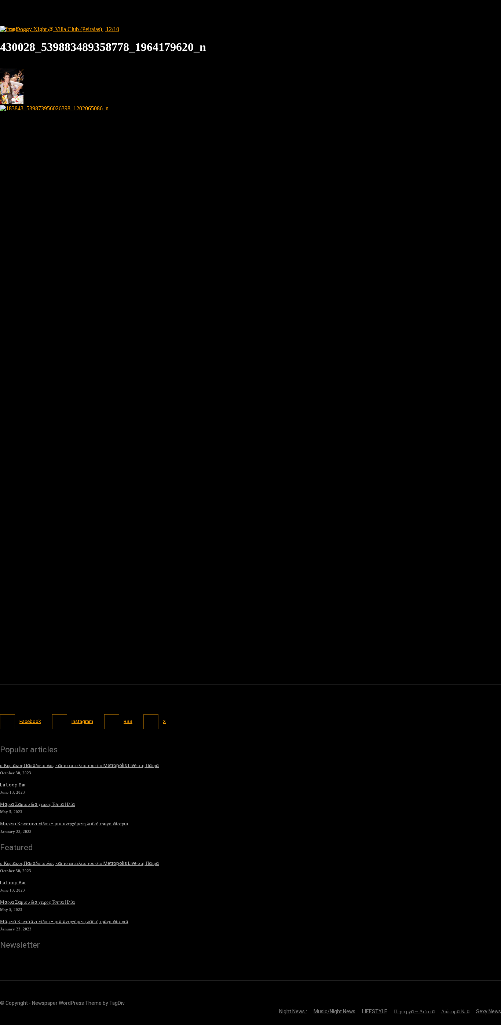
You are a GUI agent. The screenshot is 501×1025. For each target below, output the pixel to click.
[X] (150, 721)
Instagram (82, 721)
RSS (128, 721)
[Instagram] (59, 721)
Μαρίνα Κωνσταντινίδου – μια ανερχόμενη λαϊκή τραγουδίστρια (64, 823)
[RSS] (111, 721)
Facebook (30, 721)
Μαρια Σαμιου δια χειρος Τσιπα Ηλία (37, 804)
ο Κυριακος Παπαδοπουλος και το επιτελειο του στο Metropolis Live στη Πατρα (79, 765)
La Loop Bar (13, 784)
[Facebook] (7, 721)
